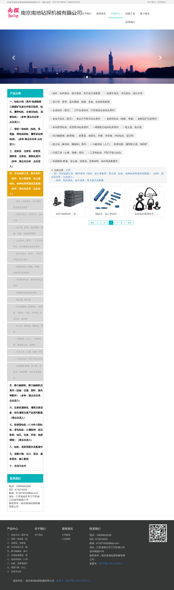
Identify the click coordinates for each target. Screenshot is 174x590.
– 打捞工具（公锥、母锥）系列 (67, 152)
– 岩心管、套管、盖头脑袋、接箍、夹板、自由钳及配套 (80, 101)
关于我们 (151, 2)
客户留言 (145, 13)
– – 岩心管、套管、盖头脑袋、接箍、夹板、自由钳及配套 (28, 230)
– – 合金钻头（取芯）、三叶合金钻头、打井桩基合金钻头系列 (28, 243)
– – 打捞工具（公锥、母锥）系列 (28, 352)
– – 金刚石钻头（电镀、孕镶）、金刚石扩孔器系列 (28, 269)
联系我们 (162, 2)
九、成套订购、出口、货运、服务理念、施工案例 (26, 456)
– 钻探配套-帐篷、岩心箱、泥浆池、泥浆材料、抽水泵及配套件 (84, 161)
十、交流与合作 (18, 466)
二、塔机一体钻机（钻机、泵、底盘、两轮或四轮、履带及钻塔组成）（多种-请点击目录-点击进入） (26, 137)
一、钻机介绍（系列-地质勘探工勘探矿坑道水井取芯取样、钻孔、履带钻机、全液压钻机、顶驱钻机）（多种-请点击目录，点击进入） (26, 111)
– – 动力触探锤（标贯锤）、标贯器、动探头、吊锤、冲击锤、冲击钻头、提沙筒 (28, 312)
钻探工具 (130, 13)
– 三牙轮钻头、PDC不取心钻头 (104, 152)
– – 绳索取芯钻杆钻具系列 (25, 293)
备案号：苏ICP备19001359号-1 (73, 580)
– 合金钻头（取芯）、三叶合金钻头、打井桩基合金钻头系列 (83, 110)
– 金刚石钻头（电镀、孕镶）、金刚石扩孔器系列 (131, 118)
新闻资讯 (101, 13)
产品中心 (115, 13)
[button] (13, 57)
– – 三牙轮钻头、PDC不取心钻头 (28, 359)
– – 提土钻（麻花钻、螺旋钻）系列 (28, 329)
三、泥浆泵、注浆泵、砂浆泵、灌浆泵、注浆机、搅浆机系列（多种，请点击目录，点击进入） (26, 159)
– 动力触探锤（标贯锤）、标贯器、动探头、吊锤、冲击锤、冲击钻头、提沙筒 (92, 135)
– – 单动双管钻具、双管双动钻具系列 (28, 282)
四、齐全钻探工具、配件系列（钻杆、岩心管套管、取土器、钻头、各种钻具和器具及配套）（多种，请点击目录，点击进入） (26, 183)
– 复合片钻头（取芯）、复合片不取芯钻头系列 (75, 118)
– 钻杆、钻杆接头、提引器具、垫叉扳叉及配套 (75, 93)
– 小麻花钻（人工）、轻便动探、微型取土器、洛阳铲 (118, 144)
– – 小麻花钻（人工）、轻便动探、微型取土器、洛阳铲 (27, 342)
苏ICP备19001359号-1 (111, 563)
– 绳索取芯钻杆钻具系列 (106, 127)
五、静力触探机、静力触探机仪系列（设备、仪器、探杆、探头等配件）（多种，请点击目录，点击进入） (26, 393)
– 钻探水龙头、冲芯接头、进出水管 (123, 93)
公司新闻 (66, 534)
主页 (68, 170)
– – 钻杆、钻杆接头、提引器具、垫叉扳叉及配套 (28, 204)
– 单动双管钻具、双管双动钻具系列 (69, 127)
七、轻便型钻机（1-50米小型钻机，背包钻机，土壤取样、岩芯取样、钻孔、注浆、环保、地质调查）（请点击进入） (26, 432)
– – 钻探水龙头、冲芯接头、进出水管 (28, 217)
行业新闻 (66, 538)
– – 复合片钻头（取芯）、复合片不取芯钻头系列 (28, 256)
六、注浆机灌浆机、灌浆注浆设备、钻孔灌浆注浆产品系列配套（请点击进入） (26, 412)
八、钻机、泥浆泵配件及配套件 (26, 447)
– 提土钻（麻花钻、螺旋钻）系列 (68, 144)
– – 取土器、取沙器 (22, 299)
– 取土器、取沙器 (132, 127)
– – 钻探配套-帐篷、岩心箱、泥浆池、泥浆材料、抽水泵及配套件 (27, 372)
